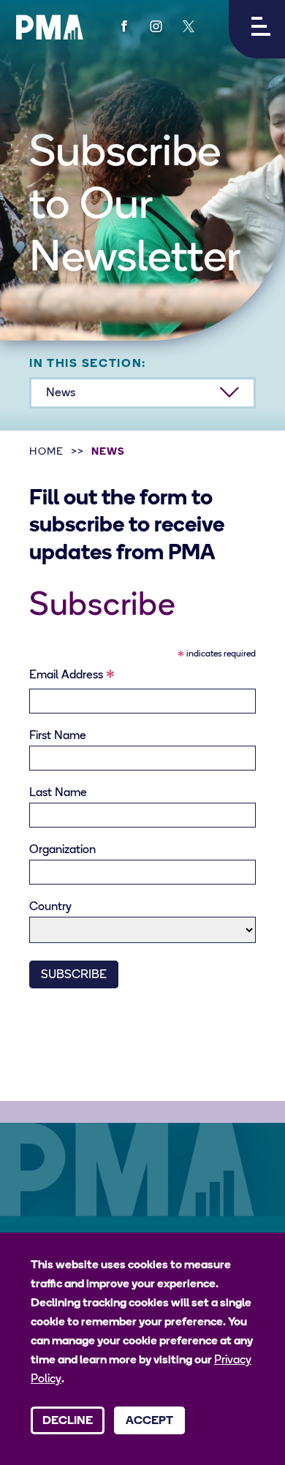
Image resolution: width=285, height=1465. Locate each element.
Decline (67, 1421)
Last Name (58, 793)
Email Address (72, 677)
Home (46, 452)
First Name (57, 736)
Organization (62, 850)
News (108, 452)
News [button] (60, 393)
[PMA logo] (49, 27)
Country (50, 907)
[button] (257, 29)
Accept (149, 1421)
